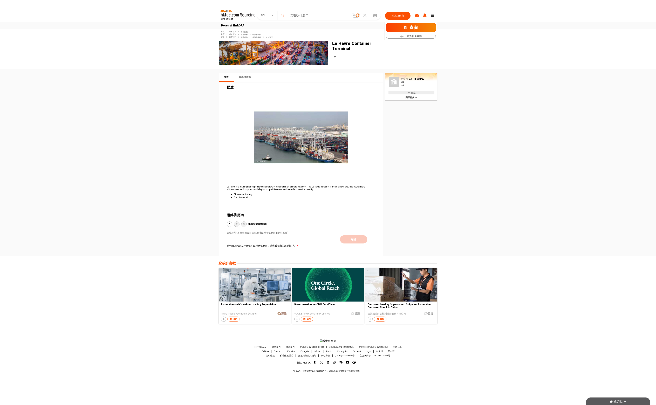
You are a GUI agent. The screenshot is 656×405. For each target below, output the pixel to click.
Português (342, 351)
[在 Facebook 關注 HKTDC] (315, 362)
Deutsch (278, 351)
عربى (368, 351)
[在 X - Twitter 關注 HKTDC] (321, 362)
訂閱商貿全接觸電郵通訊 (341, 347)
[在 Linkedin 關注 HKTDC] (328, 362)
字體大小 (397, 347)
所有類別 (232, 31)
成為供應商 (398, 15)
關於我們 (276, 347)
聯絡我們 (290, 347)
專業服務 (244, 32)
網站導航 (325, 355)
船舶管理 (269, 37)
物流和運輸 (256, 35)
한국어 (379, 351)
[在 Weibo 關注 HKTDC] (334, 362)
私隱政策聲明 (286, 355)
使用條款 (270, 355)
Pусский (357, 351)
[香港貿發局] (328, 341)
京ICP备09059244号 (344, 355)
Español (291, 351)
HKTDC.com (260, 347)
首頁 (222, 31)
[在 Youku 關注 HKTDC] (354, 362)
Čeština (265, 351)
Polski (329, 351)
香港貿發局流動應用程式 (312, 347)
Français (304, 351)
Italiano (317, 351)
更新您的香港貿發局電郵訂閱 (373, 347)
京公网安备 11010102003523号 (375, 355)
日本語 (391, 351)
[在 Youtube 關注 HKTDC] (347, 362)
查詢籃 (618, 401)
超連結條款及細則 (307, 355)
